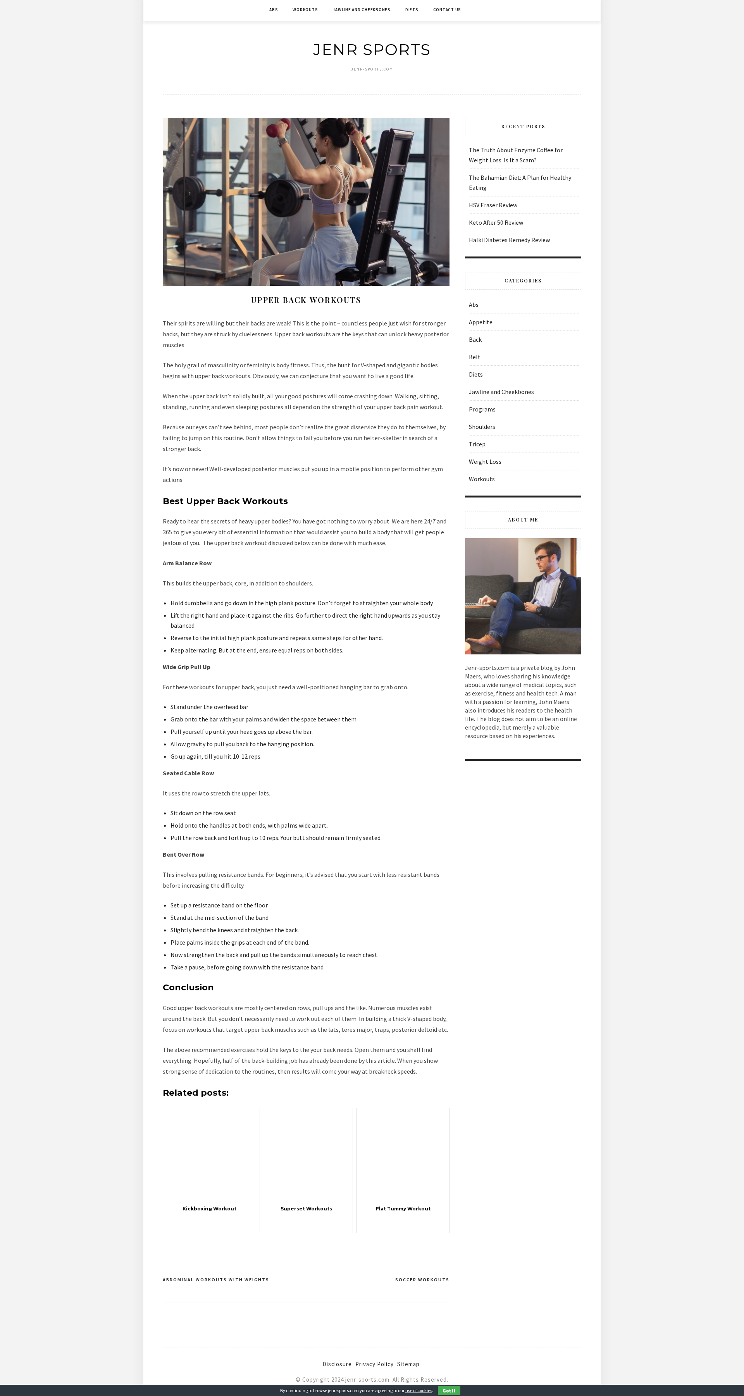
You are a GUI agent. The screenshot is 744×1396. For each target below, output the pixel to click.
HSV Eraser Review (493, 205)
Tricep (477, 444)
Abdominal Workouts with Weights (216, 1279)
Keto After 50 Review (496, 222)
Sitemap (408, 1364)
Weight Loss (485, 461)
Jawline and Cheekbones (361, 9)
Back (475, 339)
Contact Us (447, 9)
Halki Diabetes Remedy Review (509, 240)
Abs (273, 9)
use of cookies (418, 1390)
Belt (474, 357)
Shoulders (482, 426)
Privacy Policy (374, 1364)
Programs (482, 409)
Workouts (305, 9)
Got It (449, 1390)
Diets (411, 9)
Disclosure (337, 1364)
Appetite (481, 322)
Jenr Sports (372, 49)
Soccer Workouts (422, 1279)
